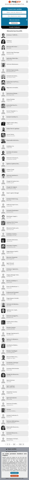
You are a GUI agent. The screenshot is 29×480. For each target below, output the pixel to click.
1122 (20, 444)
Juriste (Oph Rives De (12, 105)
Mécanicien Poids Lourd (13, 228)
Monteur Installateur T (12, 280)
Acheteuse (9, 40)
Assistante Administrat (12, 239)
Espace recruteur (12, 451)
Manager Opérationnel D (13, 333)
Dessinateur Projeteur (12, 245)
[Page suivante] (23, 444)
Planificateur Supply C (12, 216)
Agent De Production (12, 397)
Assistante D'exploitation (12, 210)
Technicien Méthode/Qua (13, 421)
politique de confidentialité (8, 462)
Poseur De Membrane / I (13, 286)
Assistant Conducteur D (13, 415)
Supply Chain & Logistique (13, 128)
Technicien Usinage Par (13, 315)
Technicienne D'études (12, 93)
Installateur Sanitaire (12, 234)
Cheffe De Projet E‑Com (13, 204)
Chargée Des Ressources (13, 374)
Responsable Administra (13, 140)
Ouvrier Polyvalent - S (12, 111)
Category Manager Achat (13, 275)
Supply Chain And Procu (13, 81)
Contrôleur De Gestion (12, 152)
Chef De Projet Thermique (13, 52)
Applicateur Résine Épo (13, 58)
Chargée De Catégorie (12, 187)
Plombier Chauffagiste (12, 351)
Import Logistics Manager (13, 193)
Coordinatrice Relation (12, 345)
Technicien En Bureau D (13, 157)
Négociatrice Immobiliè (13, 87)
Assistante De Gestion (12, 76)
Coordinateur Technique (12, 362)
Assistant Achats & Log (12, 198)
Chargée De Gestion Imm (13, 181)
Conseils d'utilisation (14, 27)
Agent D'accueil (10, 263)
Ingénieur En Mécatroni (13, 339)
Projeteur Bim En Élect (12, 321)
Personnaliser (14, 473)
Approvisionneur (11, 380)
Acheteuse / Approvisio (13, 269)
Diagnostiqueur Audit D (13, 251)
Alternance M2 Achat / (13, 46)
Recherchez (14, 23)
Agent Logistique (11, 386)
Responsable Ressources (13, 427)
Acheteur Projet (10, 169)
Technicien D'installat (12, 403)
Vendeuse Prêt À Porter (12, 222)
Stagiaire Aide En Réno (12, 122)
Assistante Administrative (13, 368)
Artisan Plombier (11, 99)
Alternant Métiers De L (12, 356)
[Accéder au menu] (27, 2)
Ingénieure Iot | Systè (12, 310)
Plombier (9, 409)
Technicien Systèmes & (13, 175)
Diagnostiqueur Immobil (13, 298)
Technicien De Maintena (13, 304)
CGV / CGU (19, 461)
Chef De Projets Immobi (13, 70)
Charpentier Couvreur (12, 392)
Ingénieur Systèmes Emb (13, 163)
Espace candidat (12, 449)
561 (14, 444)
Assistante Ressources (12, 433)
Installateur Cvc (10, 146)
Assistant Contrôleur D (12, 117)
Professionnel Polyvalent (13, 292)
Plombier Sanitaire (11, 327)
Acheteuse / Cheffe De (12, 35)
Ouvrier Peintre (10, 134)
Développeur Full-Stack (13, 438)
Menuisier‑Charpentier (12, 257)
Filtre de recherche (14, 20)
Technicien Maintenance (12, 64)
